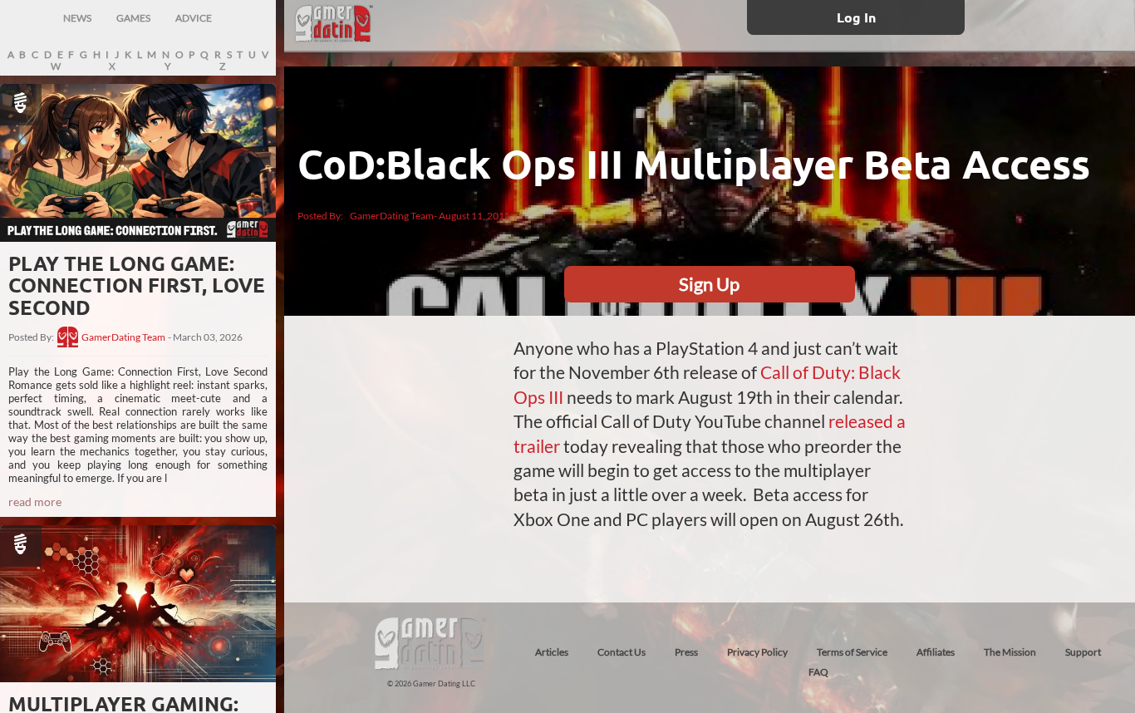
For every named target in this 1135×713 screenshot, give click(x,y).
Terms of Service (852, 652)
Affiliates (935, 652)
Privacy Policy (757, 652)
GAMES (133, 18)
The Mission (1010, 652)
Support (1083, 652)
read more (34, 501)
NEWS (77, 18)
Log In (856, 17)
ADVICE (193, 18)
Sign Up (709, 284)
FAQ (818, 672)
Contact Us (621, 652)
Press (686, 652)
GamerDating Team (123, 337)
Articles (551, 652)
